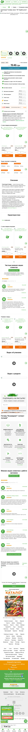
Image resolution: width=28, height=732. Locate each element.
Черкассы (6, 625)
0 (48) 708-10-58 (9, 676)
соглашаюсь (7, 410)
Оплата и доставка (7, 650)
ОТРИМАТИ (7, 717)
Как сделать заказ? (10, 656)
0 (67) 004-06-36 (17, 676)
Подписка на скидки (8, 652)
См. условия (20, 448)
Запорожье (19, 623)
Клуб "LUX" (22, 650)
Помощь (21, 654)
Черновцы (13, 640)
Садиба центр (7, 220)
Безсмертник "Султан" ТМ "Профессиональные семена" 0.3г (20, 339)
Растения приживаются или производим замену (14, 75)
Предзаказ (19, 656)
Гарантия (22, 648)
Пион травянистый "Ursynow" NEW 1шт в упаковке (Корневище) (7, 249)
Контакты (16, 648)
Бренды (23, 658)
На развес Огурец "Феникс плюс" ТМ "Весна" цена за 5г (19, 249)
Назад (4, 7)
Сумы (22, 629)
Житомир (21, 631)
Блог (5, 648)
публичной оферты (11, 208)
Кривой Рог (8, 627)
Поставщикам (6, 658)
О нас (10, 648)
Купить (7, 155)
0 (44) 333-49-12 (9, 675)
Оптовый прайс (15, 658)
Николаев (20, 627)
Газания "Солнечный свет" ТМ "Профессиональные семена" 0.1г (6, 339)
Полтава (12, 629)
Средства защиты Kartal (11, 654)
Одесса (8, 623)
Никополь (6, 629)
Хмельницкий (8, 631)
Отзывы (16, 650)
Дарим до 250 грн (19, 652)
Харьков (22, 621)
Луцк (14, 627)
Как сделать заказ (20, 694)
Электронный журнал (9, 694)
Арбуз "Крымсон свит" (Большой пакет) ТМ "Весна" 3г (6, 148)
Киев (16, 621)
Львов (17, 625)
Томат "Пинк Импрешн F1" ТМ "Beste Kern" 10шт (20, 148)
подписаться (13, 408)
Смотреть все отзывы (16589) (14, 554)
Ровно (17, 629)
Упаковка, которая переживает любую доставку (14, 84)
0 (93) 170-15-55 (17, 675)
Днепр (13, 623)
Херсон (12, 625)
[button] (20, 107)
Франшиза (5, 692)
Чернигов (15, 631)
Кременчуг (5, 642)
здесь (20, 275)
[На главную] (2, 1)
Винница (22, 625)
